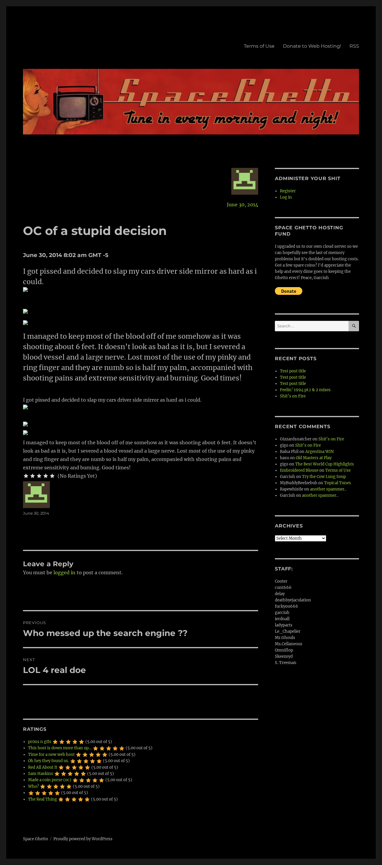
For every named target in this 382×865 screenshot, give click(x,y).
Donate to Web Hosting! (312, 46)
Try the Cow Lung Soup (324, 476)
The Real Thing (42, 799)
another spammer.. (328, 489)
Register (288, 191)
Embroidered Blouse (299, 470)
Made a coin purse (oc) (49, 779)
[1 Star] (26, 476)
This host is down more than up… (60, 748)
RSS (354, 46)
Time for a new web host (51, 754)
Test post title (293, 371)
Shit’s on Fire (293, 396)
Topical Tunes (337, 482)
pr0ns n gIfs (39, 741)
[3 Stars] (39, 476)
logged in (64, 572)
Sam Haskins (40, 773)
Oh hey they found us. (48, 760)
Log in (286, 197)
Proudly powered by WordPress (83, 838)
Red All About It (42, 767)
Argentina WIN (319, 451)
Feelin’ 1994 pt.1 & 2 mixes (305, 389)
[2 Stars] (33, 476)
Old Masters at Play (314, 457)
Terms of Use (259, 46)
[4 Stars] (46, 476)
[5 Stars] (52, 476)
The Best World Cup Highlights (324, 464)
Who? (33, 786)
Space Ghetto (35, 838)
